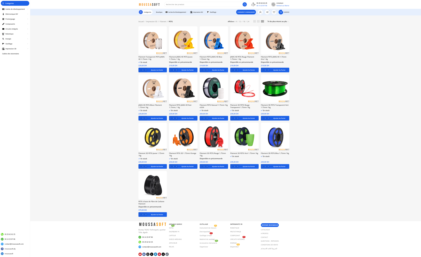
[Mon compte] (260, 12)
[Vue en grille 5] (262, 21)
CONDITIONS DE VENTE (269, 245)
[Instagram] (147, 254)
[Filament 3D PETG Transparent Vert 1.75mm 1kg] (275, 89)
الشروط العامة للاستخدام (269, 248)
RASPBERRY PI (174, 232)
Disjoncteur (234, 246)
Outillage (204, 224)
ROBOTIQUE (234, 228)
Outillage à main (206, 235)
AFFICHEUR (173, 243)
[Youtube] (140, 254)
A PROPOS (264, 233)
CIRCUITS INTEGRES (237, 238)
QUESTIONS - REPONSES (270, 241)
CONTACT (264, 237)
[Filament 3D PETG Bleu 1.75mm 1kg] (275, 137)
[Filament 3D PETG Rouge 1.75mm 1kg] (214, 137)
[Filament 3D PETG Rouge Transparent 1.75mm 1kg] (244, 89)
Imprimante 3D (236, 224)
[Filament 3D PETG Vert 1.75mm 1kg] (244, 137)
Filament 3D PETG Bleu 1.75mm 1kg (275, 153)
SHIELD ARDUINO (175, 239)
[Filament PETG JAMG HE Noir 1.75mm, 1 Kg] (183, 89)
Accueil (141, 21)
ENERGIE (233, 243)
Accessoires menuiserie (209, 242)
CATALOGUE (265, 230)
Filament (163, 21)
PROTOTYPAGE (235, 232)
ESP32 (171, 227)
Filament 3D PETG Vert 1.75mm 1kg (244, 153)
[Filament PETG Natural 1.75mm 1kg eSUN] (214, 89)
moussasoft (9, 254)
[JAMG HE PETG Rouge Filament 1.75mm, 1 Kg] (244, 40)
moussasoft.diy (10, 249)
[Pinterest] (159, 254)
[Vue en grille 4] (258, 21)
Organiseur (204, 247)
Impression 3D (151, 21)
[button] (152, 70)
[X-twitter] (151, 254)
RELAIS (171, 247)
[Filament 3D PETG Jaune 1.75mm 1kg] (152, 137)
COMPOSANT (235, 235)
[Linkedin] (155, 254)
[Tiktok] (167, 254)
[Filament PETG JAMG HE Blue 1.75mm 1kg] (214, 40)
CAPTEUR (172, 235)
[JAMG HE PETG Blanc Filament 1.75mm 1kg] (152, 89)
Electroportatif (205, 232)
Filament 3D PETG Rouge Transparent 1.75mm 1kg (240, 106)
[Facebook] (144, 254)
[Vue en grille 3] (254, 21)
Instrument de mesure (208, 227)
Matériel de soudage (207, 239)
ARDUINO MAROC (175, 224)
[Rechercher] (245, 4)
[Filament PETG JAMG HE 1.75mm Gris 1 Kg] (275, 40)
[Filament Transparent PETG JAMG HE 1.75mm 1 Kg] (152, 40)
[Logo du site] (149, 4)
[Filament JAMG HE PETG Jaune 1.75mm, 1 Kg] (183, 40)
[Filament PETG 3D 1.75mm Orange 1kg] (183, 137)
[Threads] (163, 254)
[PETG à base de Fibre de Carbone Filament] (152, 185)
